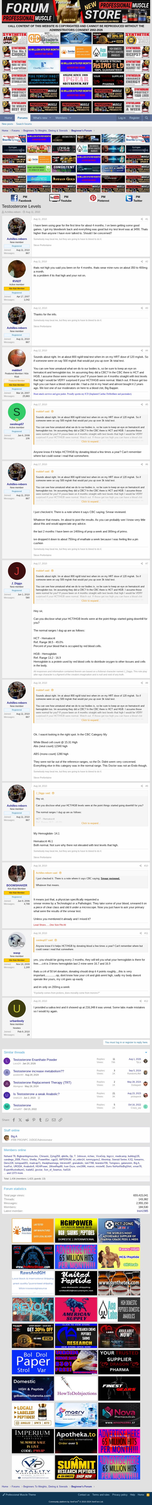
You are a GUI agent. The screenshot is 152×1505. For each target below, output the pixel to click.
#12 (146, 1001)
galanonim (126, 1163)
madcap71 (35, 1163)
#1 (147, 219)
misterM (100, 1166)
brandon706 (101, 1163)
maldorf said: (43, 411)
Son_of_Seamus (53, 1169)
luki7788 (89, 1163)
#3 (147, 308)
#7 (147, 563)
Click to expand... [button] (91, 441)
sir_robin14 (79, 1159)
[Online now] (17, 420)
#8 (147, 683)
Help (132, 1494)
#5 (147, 404)
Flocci (25, 1159)
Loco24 (17, 1063)
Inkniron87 (65, 1163)
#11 (146, 933)
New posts (7, 124)
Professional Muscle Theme (20, 1494)
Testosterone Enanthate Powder (35, 1060)
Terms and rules (101, 1494)
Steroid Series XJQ (122, 1159)
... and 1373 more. (14, 1173)
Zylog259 (55, 1156)
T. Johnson (80, 1156)
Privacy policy (120, 1494)
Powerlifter (44, 1159)
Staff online (11, 1130)
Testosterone (22, 1105)
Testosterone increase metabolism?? (38, 1071)
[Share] (142, 219)
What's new (40, 117)
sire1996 (81, 1166)
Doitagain (136, 1085)
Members (61, 117)
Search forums (24, 124)
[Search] (146, 117)
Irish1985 (142, 1210)
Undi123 (17, 1098)
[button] (50, 117)
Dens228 (8, 1163)
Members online (15, 1150)
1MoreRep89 (55, 1166)
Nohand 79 (9, 1156)
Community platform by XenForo (76, 1502)
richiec (91, 1156)
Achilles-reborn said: (47, 873)
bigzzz (110, 1156)
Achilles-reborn (13, 212)
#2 (147, 261)
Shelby (33, 1159)
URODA (18, 1166)
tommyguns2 (93, 1159)
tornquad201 (21, 1163)
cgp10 (54, 1159)
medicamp (120, 1156)
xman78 (137, 1166)
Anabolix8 (29, 1166)
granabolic (77, 1163)
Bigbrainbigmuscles (27, 1156)
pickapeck (136, 1096)
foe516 (66, 1169)
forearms (139, 1159)
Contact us (84, 1494)
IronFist (8, 1166)
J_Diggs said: (43, 793)
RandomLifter (134, 1073)
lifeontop (105, 1159)
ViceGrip (100, 1156)
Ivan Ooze (69, 1166)
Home (8, 117)
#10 (146, 865)
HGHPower (41, 1166)
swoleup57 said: (44, 940)
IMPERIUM (65, 1159)
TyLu (138, 1062)
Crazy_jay (136, 1108)
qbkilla (64, 1156)
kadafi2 (30, 1169)
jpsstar (38, 1169)
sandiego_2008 (12, 1159)
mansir (90, 1166)
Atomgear (18, 1086)
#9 (147, 786)
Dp (71, 1156)
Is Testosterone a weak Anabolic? (36, 1094)
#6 (147, 464)
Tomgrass (114, 1163)
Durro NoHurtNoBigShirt (118, 1166)
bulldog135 (133, 1156)
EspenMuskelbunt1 (14, 1169)
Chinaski (44, 1156)
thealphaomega (50, 1163)
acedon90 (18, 1075)
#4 (147, 350)
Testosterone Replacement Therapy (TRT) (42, 1082)
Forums (23, 117)
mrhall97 (17, 1109)
